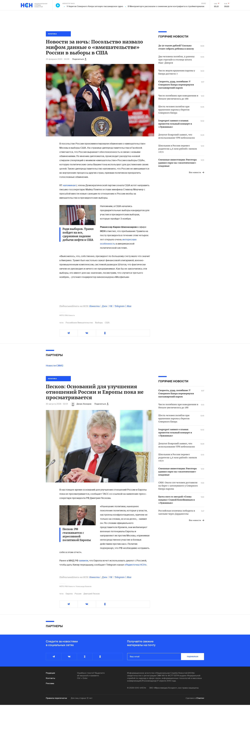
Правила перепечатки (56, 698)
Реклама (50, 683)
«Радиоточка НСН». (136, 564)
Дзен (104, 306)
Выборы (99, 322)
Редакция (50, 673)
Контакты (50, 678)
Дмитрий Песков (91, 593)
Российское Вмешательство (79, 322)
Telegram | (120, 306)
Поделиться (78, 59)
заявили (83, 560)
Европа (69, 593)
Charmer (200, 698)
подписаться (192, 656)
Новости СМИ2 (54, 365)
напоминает (70, 185)
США (107, 322)
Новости (94, 306)
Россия (78, 593)
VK (110, 306)
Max (129, 306)
